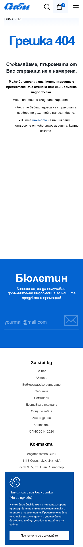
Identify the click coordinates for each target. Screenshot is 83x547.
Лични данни (41, 418)
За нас (41, 371)
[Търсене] (47, 7)
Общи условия (41, 411)
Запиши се (68, 320)
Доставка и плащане (41, 405)
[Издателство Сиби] (17, 6)
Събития (41, 391)
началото (39, 120)
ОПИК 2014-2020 (41, 432)
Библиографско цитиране (41, 385)
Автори (41, 378)
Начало (8, 19)
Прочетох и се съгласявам (39, 535)
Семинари (41, 398)
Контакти (42, 425)
